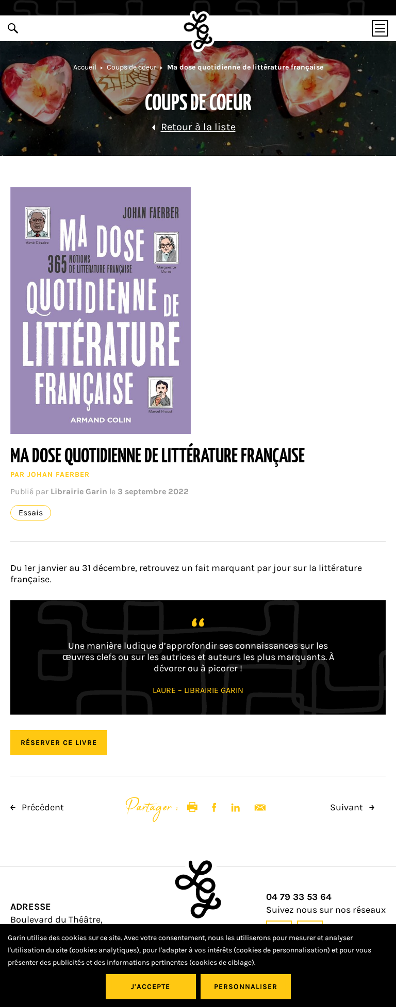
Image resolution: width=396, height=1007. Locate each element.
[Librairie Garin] (198, 31)
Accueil (84, 67)
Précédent (42, 807)
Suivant (347, 807)
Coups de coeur (131, 67)
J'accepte (150, 986)
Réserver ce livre (59, 742)
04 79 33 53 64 (299, 897)
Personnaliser (245, 986)
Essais (31, 512)
